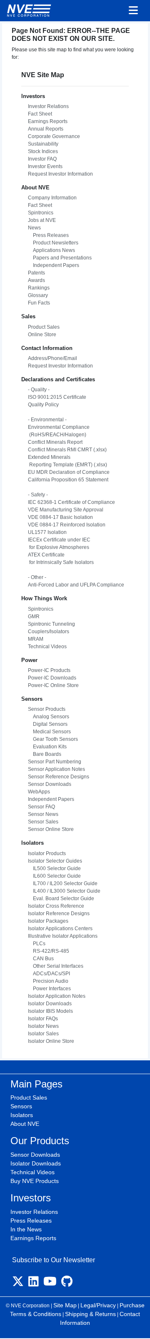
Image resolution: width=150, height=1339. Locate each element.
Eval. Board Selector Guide (61, 898)
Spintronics (40, 213)
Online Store (42, 334)
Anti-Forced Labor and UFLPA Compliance (76, 585)
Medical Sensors (49, 732)
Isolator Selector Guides (55, 861)
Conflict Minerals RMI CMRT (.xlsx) (67, 450)
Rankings (39, 288)
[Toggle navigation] (133, 11)
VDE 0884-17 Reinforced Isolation (66, 525)
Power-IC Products (49, 670)
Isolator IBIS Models (50, 1011)
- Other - (37, 577)
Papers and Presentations (60, 258)
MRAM (35, 639)
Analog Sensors (48, 717)
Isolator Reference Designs (59, 913)
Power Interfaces (49, 989)
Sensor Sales (43, 822)
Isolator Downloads (50, 1004)
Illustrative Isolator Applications (63, 936)
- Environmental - (47, 420)
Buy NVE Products (34, 1181)
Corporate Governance (54, 136)
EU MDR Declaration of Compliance (69, 472)
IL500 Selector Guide (54, 868)
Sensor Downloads (49, 784)
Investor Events (45, 166)
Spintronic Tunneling (51, 624)
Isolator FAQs (43, 1019)
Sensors (21, 1106)
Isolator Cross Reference (56, 906)
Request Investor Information (60, 174)
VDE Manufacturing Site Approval (65, 510)
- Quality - (39, 390)
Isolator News (43, 1026)
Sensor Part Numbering (54, 762)
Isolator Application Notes (56, 996)
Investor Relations (48, 106)
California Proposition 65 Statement (68, 480)
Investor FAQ (42, 159)
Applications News (51, 250)
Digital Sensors (48, 724)
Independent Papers (53, 265)
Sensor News (43, 814)
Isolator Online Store (51, 1041)
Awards (36, 280)
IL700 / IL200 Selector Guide (63, 883)
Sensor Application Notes (56, 769)
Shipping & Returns (90, 1314)
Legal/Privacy (98, 1305)
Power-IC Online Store (53, 685)
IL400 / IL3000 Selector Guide (64, 891)
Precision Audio (48, 981)
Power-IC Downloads (52, 678)
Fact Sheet (40, 114)
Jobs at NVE (42, 220)
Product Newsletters (53, 243)
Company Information (52, 198)
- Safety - (38, 495)
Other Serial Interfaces (55, 966)
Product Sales (44, 327)
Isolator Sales (43, 1034)
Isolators (21, 1115)
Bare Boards (44, 754)
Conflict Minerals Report (55, 442)
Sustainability (43, 144)
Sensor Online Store (51, 829)
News (34, 228)
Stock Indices (43, 151)
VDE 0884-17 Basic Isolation (60, 517)
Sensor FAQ (41, 807)
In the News (26, 1229)
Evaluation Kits (47, 747)
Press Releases (48, 235)
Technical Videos (47, 646)
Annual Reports (45, 129)
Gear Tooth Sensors (53, 739)
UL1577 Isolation (47, 532)
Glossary (38, 295)
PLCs (36, 943)
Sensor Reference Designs (58, 777)
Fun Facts (39, 303)
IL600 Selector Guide (54, 876)
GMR (34, 616)
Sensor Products (46, 709)
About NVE (24, 1123)
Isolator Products (47, 853)
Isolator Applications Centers (60, 928)
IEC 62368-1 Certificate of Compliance (71, 502)
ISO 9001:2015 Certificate (57, 397)
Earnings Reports (48, 121)
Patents (36, 273)
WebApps (39, 792)
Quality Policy (43, 405)
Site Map (65, 1305)
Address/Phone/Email (52, 358)
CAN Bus (41, 958)
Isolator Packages (48, 921)
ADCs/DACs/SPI (49, 974)
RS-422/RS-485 (48, 951)
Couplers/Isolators (48, 631)
